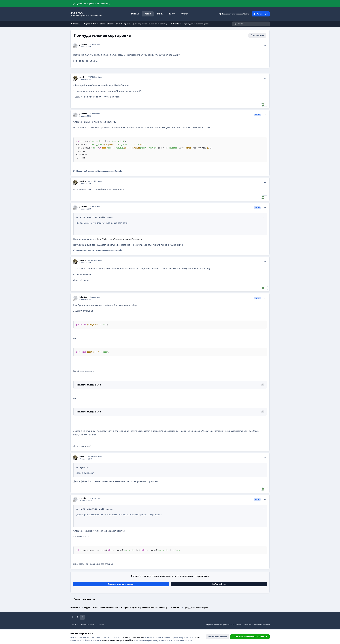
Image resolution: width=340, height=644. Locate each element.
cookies (197, 637)
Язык (74, 625)
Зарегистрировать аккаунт (121, 584)
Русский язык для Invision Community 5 (94, 3)
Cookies (100, 625)
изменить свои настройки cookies (117, 640)
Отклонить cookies (217, 636)
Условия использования (132, 637)
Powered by (257, 625)
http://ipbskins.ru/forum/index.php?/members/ (120, 239)
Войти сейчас (219, 584)
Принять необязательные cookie (251, 636)
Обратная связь (87, 625)
